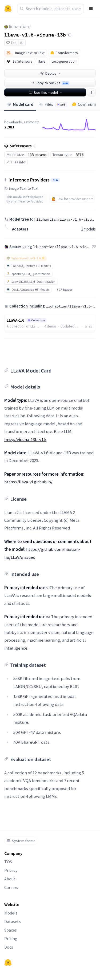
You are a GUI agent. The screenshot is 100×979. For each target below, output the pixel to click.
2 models (88, 229)
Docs (8, 947)
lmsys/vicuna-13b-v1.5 (25, 439)
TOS (8, 861)
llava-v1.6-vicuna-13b (35, 34)
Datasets (12, 921)
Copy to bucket (51, 82)
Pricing (10, 938)
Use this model (46, 92)
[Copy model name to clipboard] (69, 35)
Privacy (10, 870)
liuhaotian (19, 26)
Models (10, 913)
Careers (11, 887)
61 (22, 42)
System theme (23, 840)
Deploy (51, 73)
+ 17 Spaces (64, 290)
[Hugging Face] (8, 962)
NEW (55, 180)
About (9, 878)
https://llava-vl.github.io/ (28, 482)
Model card (23, 104)
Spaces (10, 930)
